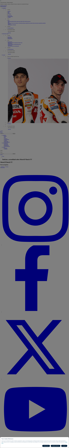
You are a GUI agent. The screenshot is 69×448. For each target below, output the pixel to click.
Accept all (64, 445)
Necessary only (46, 445)
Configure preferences (55, 445)
